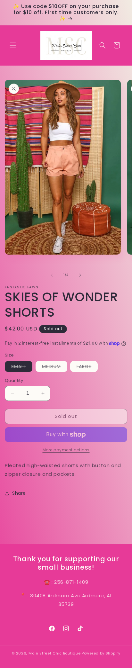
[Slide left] (52, 275)
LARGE (87, 367)
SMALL (21, 367)
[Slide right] (80, 275)
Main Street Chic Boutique (55, 653)
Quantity (14, 380)
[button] (13, 45)
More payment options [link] (66, 450)
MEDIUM (54, 367)
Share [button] (19, 493)
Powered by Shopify (101, 653)
